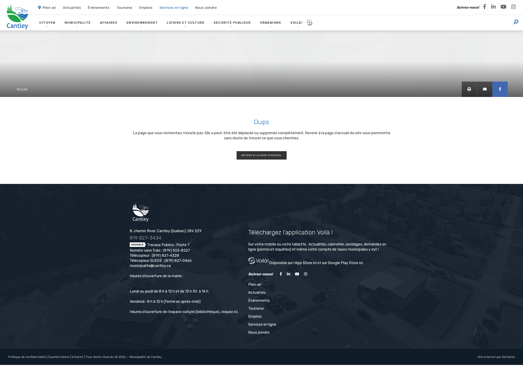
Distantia (508, 357)
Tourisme (256, 308)
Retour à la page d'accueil (261, 155)
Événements (258, 300)
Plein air (254, 284)
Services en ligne (262, 324)
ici (236, 311)
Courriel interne (58, 357)
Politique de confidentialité (27, 357)
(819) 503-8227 (176, 250)
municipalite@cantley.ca (150, 265)
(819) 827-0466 (178, 260)
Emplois (255, 316)
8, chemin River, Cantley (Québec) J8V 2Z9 (165, 231)
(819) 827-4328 (165, 255)
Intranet (77, 357)
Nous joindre (258, 332)
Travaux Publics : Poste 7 (167, 245)
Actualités (257, 292)
